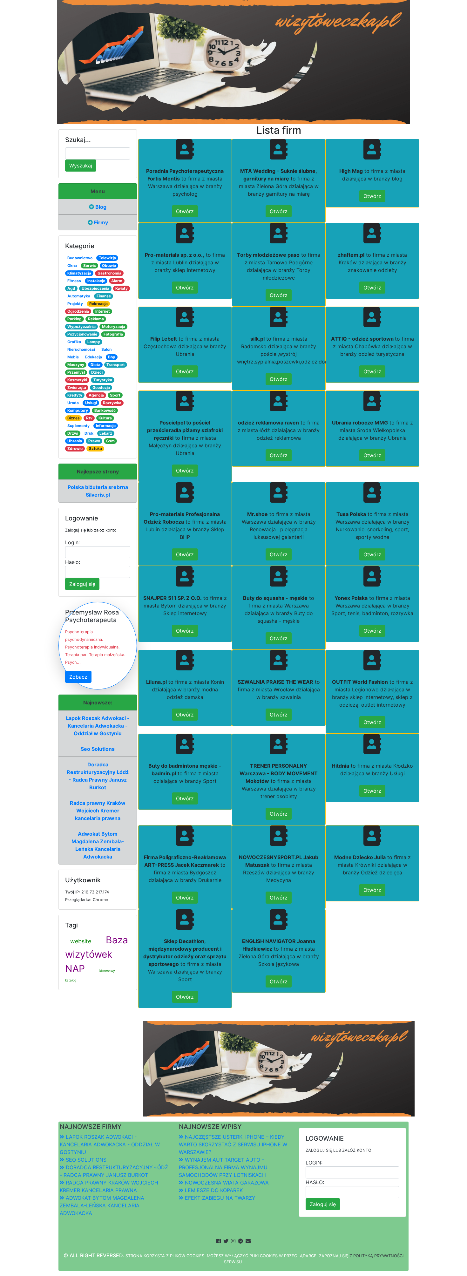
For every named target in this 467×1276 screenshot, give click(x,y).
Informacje (106, 425)
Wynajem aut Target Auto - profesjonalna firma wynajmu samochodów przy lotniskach (223, 1167)
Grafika (74, 341)
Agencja (96, 395)
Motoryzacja (113, 326)
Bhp (111, 357)
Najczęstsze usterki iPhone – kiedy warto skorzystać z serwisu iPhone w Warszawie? (233, 1144)
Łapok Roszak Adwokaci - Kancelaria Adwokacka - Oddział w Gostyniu (98, 725)
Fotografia (113, 334)
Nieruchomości (81, 349)
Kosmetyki (77, 379)
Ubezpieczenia (95, 288)
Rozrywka (112, 402)
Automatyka (78, 296)
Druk (89, 433)
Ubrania (74, 440)
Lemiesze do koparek (213, 1190)
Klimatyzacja (79, 273)
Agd (71, 288)
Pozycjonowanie (82, 334)
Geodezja (101, 387)
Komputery (77, 410)
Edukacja (93, 357)
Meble (73, 357)
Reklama (96, 318)
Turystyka (102, 379)
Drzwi (72, 433)
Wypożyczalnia (81, 326)
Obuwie (109, 265)
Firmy (100, 222)
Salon (106, 349)
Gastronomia (109, 273)
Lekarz (105, 433)
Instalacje (96, 280)
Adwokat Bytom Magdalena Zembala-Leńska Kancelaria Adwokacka (97, 845)
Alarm (116, 280)
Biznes (73, 418)
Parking (74, 318)
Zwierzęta (76, 387)
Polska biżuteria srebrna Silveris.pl (98, 491)
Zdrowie (75, 448)
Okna (72, 265)
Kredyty (74, 395)
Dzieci (97, 372)
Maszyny (75, 364)
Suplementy (78, 425)
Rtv (89, 418)
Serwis (89, 265)
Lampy (93, 341)
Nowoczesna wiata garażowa (226, 1182)
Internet (102, 311)
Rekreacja (98, 303)
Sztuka (95, 448)
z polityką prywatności (376, 1255)
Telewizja (107, 257)
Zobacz (78, 677)
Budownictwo (79, 257)
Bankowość (105, 410)
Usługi (91, 402)
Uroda (73, 402)
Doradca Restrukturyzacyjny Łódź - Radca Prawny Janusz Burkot (98, 776)
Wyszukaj (80, 165)
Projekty (75, 303)
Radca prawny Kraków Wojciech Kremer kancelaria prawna (97, 810)
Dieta (95, 364)
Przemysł (76, 372)
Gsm (110, 440)
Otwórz (185, 211)
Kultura (105, 418)
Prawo (94, 440)
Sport (115, 395)
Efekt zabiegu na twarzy (219, 1198)
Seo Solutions (98, 749)
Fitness (74, 280)
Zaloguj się (82, 584)
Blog (100, 207)
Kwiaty (121, 288)
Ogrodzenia (78, 311)
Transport (115, 364)
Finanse (104, 296)
